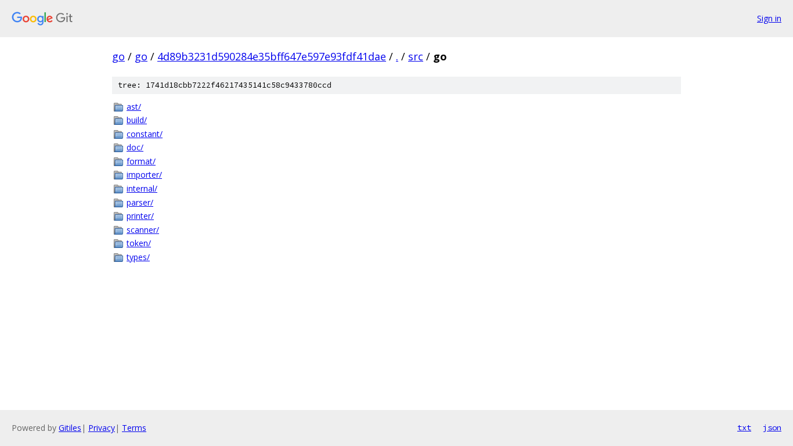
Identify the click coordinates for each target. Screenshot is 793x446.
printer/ (140, 215)
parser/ (140, 202)
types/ (138, 256)
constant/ (145, 133)
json (772, 427)
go (118, 56)
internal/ (142, 188)
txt (744, 427)
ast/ (134, 106)
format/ (141, 161)
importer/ (144, 174)
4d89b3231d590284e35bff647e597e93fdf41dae (271, 56)
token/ (139, 243)
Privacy (101, 427)
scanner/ (143, 229)
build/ (137, 119)
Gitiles (70, 427)
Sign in (769, 18)
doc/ (135, 147)
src (415, 56)
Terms (134, 427)
